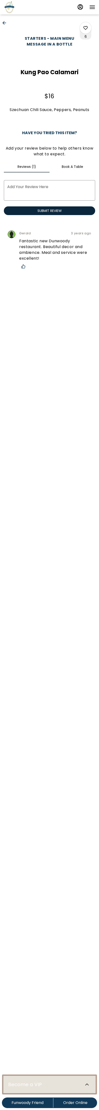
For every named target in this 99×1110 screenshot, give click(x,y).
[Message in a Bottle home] (34, 7)
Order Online (75, 1102)
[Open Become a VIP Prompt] (87, 1084)
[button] (6, 22)
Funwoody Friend (27, 1102)
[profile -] (80, 7)
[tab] (27, 166)
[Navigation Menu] (92, 7)
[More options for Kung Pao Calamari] (85, 28)
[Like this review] (24, 266)
